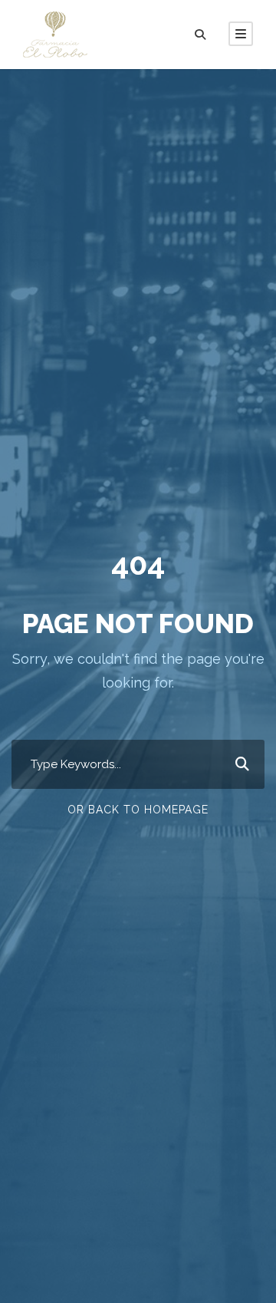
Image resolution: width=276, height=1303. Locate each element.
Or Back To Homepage (138, 809)
